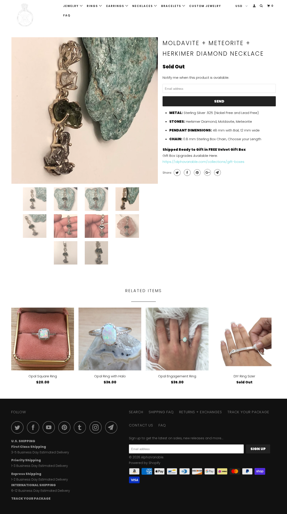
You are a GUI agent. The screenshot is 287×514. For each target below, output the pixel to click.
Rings (93, 6)
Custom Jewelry (205, 6)
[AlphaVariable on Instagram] (96, 427)
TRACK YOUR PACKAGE (248, 412)
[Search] (261, 6)
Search (136, 412)
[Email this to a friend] (217, 172)
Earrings (115, 6)
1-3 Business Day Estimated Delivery (39, 466)
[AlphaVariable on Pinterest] (65, 427)
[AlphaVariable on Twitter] (18, 427)
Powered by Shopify (144, 463)
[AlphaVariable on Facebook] (34, 427)
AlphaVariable (152, 457)
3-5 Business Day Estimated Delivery (40, 452)
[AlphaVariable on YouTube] (50, 427)
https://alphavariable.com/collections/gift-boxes (203, 161)
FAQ (66, 15)
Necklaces (143, 6)
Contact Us (141, 425)
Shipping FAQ (161, 412)
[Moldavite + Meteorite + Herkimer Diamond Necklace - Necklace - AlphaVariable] (84, 110)
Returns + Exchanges (200, 412)
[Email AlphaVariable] (112, 427)
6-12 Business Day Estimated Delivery (40, 490)
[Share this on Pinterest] (197, 172)
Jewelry (71, 6)
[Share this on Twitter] (176, 172)
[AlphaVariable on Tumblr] (81, 427)
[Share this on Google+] (207, 172)
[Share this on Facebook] (187, 172)
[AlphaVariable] (34, 15)
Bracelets (171, 6)
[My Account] (254, 6)
